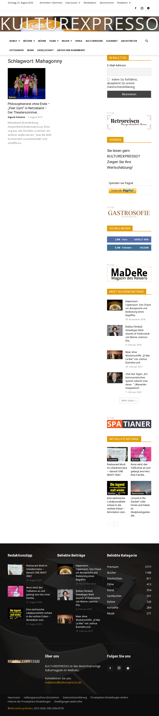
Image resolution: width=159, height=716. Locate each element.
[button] (146, 41)
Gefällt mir (141, 239)
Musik (65, 40)
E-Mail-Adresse (116, 65)
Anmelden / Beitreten (51, 2)
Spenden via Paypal (121, 183)
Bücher (27, 40)
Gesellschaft (45, 50)
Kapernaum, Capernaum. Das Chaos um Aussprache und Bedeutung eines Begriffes (138, 308)
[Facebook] (135, 8)
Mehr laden (128, 400)
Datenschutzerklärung (75, 697)
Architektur (129, 40)
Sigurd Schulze (16, 117)
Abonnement (107, 2)
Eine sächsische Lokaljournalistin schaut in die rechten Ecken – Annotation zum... (117, 505)
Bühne (42, 40)
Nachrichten (138, 493)
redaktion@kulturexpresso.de (63, 682)
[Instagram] (142, 8)
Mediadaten (90, 2)
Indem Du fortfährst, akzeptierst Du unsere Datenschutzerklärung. (122, 83)
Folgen (144, 247)
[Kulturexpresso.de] (79, 23)
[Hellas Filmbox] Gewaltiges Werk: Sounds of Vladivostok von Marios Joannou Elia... (137, 333)
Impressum (71, 2)
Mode (30, 50)
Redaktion (122, 2)
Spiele (78, 40)
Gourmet (112, 40)
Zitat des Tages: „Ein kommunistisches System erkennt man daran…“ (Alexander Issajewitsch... (136, 381)
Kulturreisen (94, 40)
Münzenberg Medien (21, 708)
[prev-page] (109, 523)
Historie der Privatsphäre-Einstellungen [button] (29, 701)
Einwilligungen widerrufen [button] (68, 701)
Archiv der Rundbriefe (71, 50)
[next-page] (115, 523)
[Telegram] (148, 8)
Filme (52, 40)
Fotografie (17, 50)
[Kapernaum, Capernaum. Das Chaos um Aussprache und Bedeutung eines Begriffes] (115, 305)
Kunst (13, 40)
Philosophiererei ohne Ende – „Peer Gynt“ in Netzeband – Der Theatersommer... (29, 108)
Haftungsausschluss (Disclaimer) (41, 697)
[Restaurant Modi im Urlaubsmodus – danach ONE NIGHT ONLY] (117, 454)
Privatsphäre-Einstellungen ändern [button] (109, 697)
